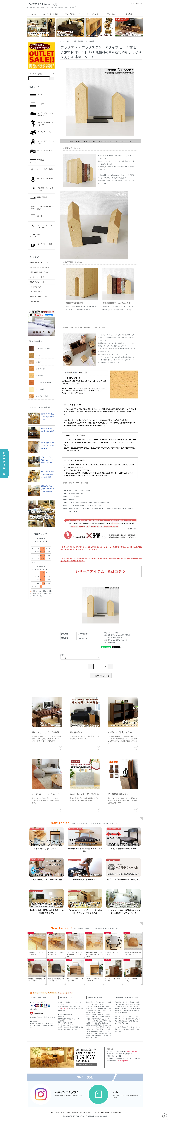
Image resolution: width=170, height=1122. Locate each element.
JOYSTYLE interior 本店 (42, 4)
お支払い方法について (37, 292)
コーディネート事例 (50, 14)
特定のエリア (65, 1008)
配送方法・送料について (38, 296)
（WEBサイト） (132, 1051)
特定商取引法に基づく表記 (81, 1112)
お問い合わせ (110, 14)
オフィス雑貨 (90, 41)
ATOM (36, 301)
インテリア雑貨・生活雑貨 (75, 41)
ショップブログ (92, 14)
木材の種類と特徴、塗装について (41, 272)
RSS (31, 301)
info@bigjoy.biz (123, 1061)
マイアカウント (136, 3)
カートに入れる (102, 675)
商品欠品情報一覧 (4, 463)
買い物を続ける (110, 642)
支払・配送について (72, 14)
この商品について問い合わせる (115, 640)
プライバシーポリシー (101, 1112)
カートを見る (127, 14)
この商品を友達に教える (113, 637)
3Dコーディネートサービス (39, 267)
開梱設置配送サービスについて (40, 262)
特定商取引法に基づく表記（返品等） (118, 635)
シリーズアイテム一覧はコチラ (101, 571)
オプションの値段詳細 (112, 633)
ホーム (33, 14)
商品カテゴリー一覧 (36, 282)
